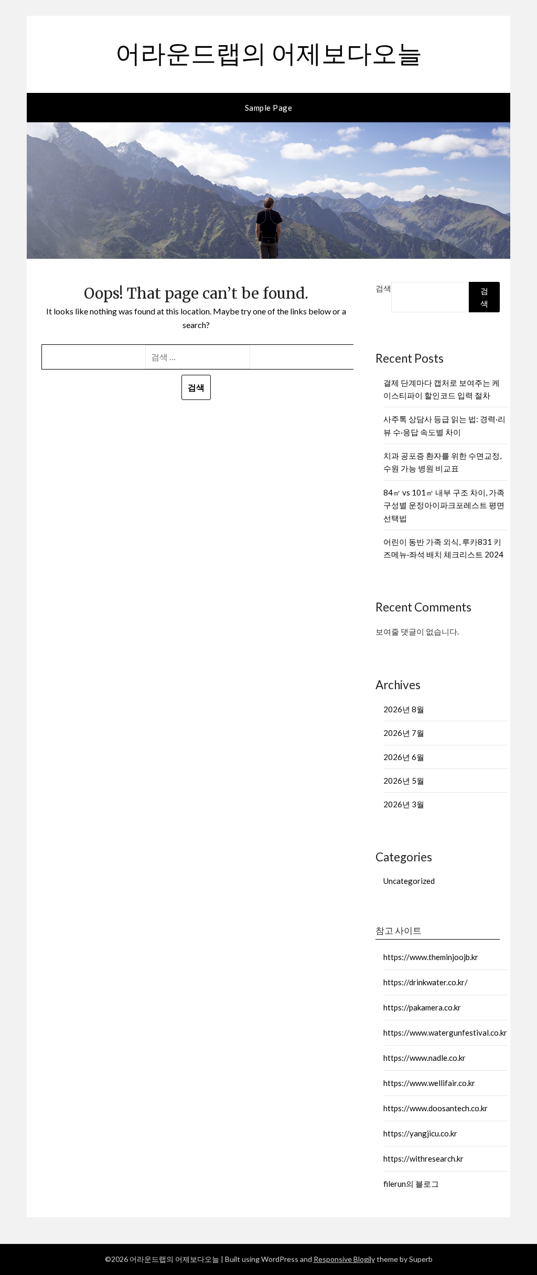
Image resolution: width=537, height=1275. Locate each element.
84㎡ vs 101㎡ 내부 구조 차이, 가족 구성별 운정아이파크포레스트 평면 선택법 (443, 505)
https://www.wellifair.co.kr (429, 1083)
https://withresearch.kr (423, 1158)
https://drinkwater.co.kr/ (425, 982)
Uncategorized (409, 881)
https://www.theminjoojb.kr (430, 957)
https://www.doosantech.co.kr (435, 1108)
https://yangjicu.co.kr (420, 1133)
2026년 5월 (403, 780)
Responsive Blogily (344, 1259)
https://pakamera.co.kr (422, 1007)
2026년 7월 (403, 732)
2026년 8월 (403, 709)
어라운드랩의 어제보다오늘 (268, 53)
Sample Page (269, 107)
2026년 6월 (403, 757)
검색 (383, 288)
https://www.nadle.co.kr (424, 1057)
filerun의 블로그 (411, 1183)
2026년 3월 (403, 804)
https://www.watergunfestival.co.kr (445, 1032)
